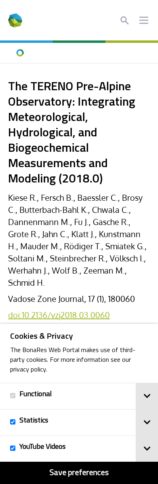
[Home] (20, 53)
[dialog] (79, 404)
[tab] (147, 396)
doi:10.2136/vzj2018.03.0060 (59, 315)
